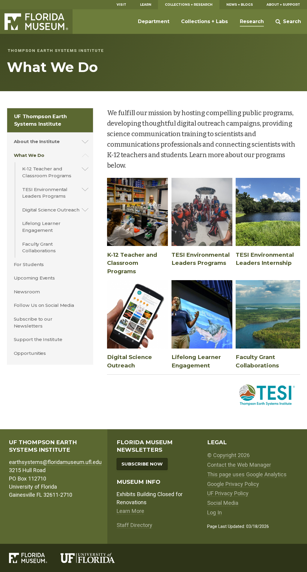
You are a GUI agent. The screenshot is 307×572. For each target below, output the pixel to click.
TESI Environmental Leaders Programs (44, 193)
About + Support (283, 5)
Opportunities (30, 353)
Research (252, 21)
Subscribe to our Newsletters (33, 322)
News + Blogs (239, 5)
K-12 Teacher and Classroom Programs (46, 172)
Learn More (130, 511)
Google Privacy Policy (233, 484)
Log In (214, 512)
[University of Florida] (94, 558)
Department (153, 21)
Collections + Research (189, 5)
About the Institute (37, 141)
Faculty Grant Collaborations (39, 247)
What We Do (29, 155)
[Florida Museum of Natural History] (35, 558)
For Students (29, 264)
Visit (121, 5)
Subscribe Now (142, 464)
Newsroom (27, 292)
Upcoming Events (34, 278)
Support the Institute (38, 339)
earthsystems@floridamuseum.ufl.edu (55, 462)
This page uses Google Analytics (247, 474)
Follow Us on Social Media (44, 305)
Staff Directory (134, 525)
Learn (145, 5)
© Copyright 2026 (228, 455)
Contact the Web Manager (239, 465)
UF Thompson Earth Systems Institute (40, 120)
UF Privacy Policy (228, 493)
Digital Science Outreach (50, 210)
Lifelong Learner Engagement (41, 226)
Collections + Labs (204, 21)
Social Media (222, 503)
